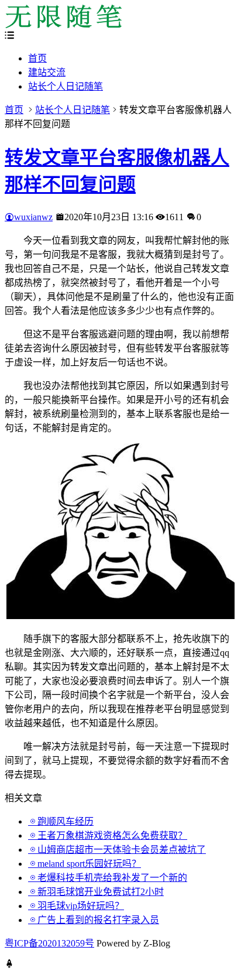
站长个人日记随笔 (65, 86)
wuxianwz (33, 217)
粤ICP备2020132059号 (49, 943)
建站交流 (47, 72)
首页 (37, 58)
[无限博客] (63, 25)
